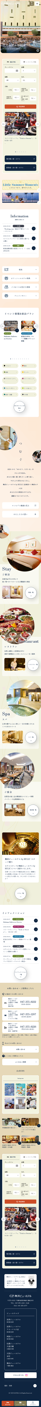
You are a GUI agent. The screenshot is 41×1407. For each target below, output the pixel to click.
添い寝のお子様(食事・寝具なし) (25, 98)
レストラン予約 (20, 1404)
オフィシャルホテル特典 (20, 278)
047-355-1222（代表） (22, 1303)
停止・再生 (37, 50)
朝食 (20, 269)
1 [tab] (15, 151)
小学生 (10, 90)
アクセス (33, 1404)
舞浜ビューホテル (14, 1364)
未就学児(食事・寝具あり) (24, 90)
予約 (32, 4)
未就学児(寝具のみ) (9, 97)
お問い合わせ (20, 1049)
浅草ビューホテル (14, 1320)
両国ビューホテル (14, 1337)
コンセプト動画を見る (20, 505)
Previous (3, 124)
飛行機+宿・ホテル (13, 159)
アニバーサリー (20, 295)
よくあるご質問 (20, 1062)
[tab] (20, 1078)
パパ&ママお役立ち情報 (20, 287)
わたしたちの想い (21, 514)
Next (37, 124)
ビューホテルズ (13, 1313)
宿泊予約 (7, 1404)
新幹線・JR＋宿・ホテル (14, 167)
